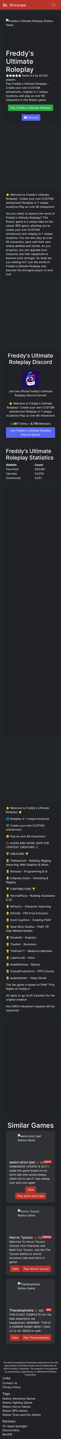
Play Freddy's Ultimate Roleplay (30, 107)
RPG (49, 1309)
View (30, 1189)
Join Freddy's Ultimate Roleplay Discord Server (30, 432)
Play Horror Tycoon (36, 1269)
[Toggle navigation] (53, 5)
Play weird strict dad (30, 1196)
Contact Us (10, 1383)
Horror (47, 1161)
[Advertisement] (30, 156)
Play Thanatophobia (36, 1337)
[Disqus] (30, 1070)
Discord (33, 117)
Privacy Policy (12, 1387)
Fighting (47, 1237)
